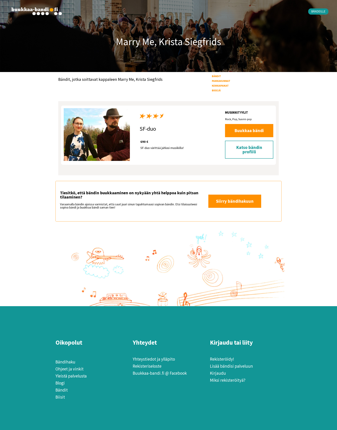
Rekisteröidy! (222, 359)
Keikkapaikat (220, 85)
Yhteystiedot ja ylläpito (154, 359)
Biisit (60, 397)
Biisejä (216, 90)
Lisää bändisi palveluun (231, 366)
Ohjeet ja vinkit (69, 369)
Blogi (60, 383)
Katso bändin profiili (249, 150)
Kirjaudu (218, 373)
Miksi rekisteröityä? (227, 380)
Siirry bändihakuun (235, 201)
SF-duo (148, 128)
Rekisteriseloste (147, 366)
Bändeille (318, 11)
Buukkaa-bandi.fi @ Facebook (160, 373)
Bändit (216, 76)
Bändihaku (65, 362)
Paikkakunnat (221, 81)
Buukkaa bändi (249, 130)
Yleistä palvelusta (71, 376)
